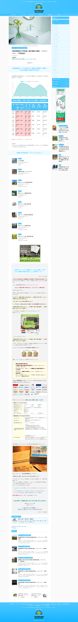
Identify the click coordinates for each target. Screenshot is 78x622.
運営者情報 (50, 14)
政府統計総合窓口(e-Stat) (23, 145)
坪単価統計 (15, 527)
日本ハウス (56, 62)
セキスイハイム (56, 48)
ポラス (55, 67)
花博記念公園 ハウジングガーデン (25, 171)
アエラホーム (56, 30)
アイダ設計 (56, 25)
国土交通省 (47, 604)
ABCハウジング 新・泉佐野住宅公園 (25, 236)
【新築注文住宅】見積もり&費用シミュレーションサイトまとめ (24, 59)
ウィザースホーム (57, 37)
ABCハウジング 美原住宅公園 (24, 225)
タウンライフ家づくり (32, 311)
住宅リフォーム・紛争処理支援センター (36, 605)
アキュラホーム (56, 32)
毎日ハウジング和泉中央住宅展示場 (25, 214)
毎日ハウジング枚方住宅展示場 (24, 204)
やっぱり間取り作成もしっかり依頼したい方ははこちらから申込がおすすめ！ (30, 490)
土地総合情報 (59, 604)
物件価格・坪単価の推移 (17, 526)
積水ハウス (56, 44)
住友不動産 (56, 46)
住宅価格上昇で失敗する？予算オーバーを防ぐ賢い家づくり (64, 139)
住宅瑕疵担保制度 (53, 604)
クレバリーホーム (57, 41)
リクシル (55, 74)
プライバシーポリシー (37, 604)
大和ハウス (56, 53)
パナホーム (56, 65)
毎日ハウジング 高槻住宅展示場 (24, 193)
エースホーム (56, 39)
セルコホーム (56, 51)
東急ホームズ (56, 60)
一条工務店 (56, 34)
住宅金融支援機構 (47, 605)
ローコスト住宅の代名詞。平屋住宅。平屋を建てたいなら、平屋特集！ (28, 492)
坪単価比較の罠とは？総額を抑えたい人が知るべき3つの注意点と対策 (64, 168)
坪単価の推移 (40, 14)
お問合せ (59, 14)
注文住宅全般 (13, 14)
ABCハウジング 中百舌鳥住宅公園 (25, 182)
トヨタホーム (56, 58)
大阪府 (22, 526)
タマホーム (56, 55)
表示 (31, 62)
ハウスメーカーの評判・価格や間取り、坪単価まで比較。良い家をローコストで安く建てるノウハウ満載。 (39, 607)
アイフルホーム (56, 27)
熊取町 (25, 526)
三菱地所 (55, 69)
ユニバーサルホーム (57, 72)
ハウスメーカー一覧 (22, 14)
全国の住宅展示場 (32, 14)
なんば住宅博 (21, 160)
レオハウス (56, 76)
